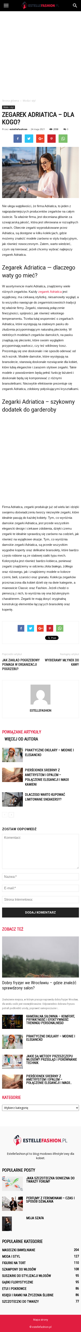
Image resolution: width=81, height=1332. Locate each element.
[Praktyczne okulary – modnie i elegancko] (12, 755)
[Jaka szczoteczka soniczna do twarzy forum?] (12, 1184)
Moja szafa (35, 1218)
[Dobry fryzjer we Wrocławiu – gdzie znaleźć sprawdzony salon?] (40, 956)
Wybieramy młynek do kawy (62, 662)
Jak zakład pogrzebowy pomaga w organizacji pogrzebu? (21, 664)
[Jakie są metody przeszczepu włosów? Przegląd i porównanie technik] (12, 1062)
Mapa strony (40, 1319)
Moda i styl (8, 107)
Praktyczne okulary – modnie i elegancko (50, 1038)
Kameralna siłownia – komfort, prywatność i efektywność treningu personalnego (50, 1019)
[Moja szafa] (7, 1223)
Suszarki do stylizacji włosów (26, 1276)
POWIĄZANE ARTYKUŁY (21, 731)
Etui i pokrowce (14, 1289)
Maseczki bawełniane (18, 1250)
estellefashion (18, 129)
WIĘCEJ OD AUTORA (21, 739)
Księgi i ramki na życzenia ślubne (27, 1295)
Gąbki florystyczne (17, 1282)
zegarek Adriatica (50, 291)
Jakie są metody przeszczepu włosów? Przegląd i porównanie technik (51, 1059)
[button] (75, 5)
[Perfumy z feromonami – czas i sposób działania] (12, 1204)
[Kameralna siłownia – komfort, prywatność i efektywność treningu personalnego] (12, 1022)
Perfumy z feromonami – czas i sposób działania (50, 1199)
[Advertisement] (40, 53)
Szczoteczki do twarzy (20, 1302)
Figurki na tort (14, 1263)
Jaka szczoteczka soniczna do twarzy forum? (50, 1179)
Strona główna (10, 100)
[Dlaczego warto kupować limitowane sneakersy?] (12, 799)
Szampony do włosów (19, 1269)
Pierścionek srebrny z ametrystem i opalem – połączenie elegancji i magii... (49, 1079)
